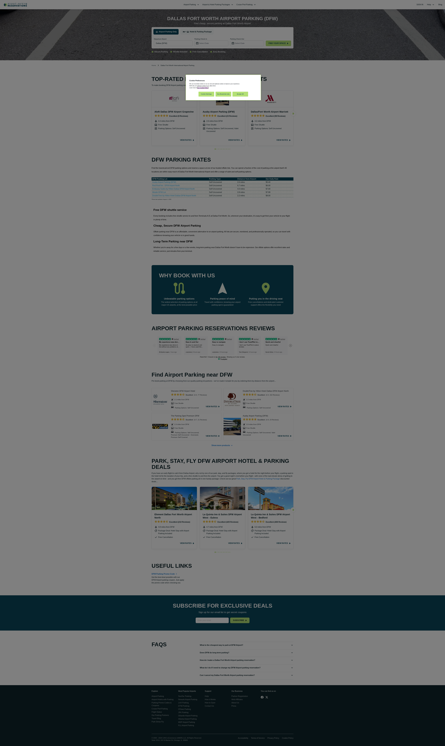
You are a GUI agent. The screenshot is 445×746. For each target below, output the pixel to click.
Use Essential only (223, 94)
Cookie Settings (206, 94)
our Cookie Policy (202, 87)
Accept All (240, 94)
